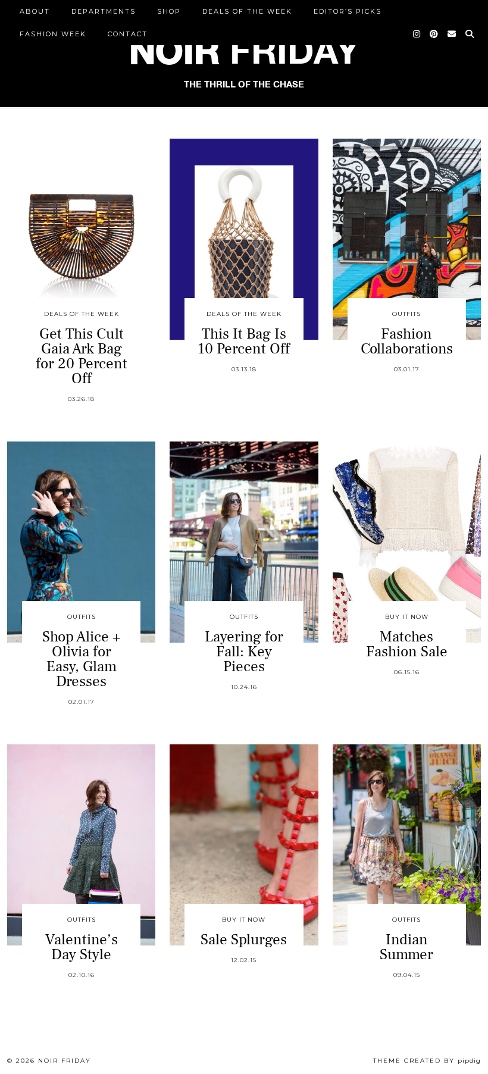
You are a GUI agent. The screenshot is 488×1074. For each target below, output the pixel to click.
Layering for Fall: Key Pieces (244, 651)
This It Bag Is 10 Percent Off (244, 341)
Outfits (406, 314)
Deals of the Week (247, 11)
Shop (169, 11)
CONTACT (128, 34)
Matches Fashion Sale (407, 644)
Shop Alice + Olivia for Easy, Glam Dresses (81, 659)
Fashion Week (53, 34)
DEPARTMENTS (103, 11)
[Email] (452, 34)
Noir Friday (64, 1060)
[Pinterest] (434, 34)
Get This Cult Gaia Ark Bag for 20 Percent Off (81, 356)
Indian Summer (406, 947)
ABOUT (35, 11)
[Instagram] (417, 34)
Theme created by (427, 1060)
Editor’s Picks (347, 11)
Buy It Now (406, 617)
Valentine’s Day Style (81, 947)
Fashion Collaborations (407, 341)
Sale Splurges (244, 939)
